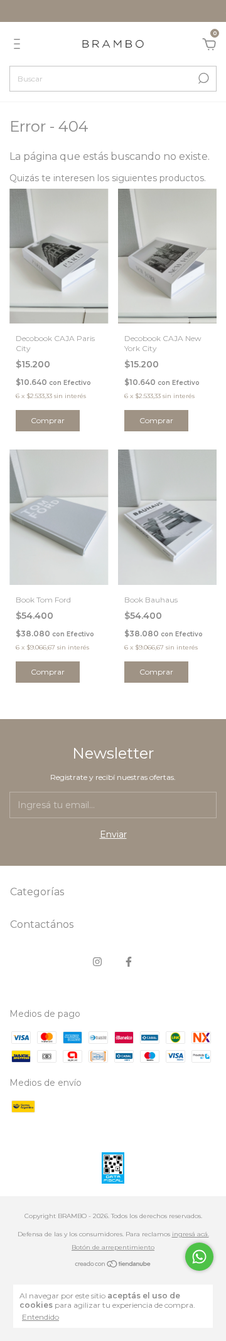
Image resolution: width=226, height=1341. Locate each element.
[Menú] (19, 46)
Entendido (40, 1317)
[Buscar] (202, 78)
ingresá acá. (190, 1234)
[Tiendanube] (113, 1265)
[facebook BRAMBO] (129, 962)
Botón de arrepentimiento (113, 1247)
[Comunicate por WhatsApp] (199, 1257)
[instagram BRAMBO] (97, 962)
